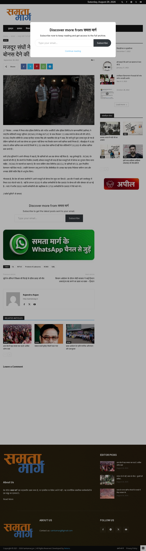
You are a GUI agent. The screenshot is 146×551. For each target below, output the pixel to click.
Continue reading (73, 51)
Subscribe (102, 43)
